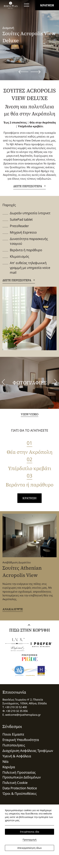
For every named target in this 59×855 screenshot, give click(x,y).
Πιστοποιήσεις (13, 745)
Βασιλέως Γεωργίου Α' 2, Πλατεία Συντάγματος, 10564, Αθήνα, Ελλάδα (24, 701)
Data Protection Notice (19, 788)
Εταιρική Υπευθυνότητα (20, 739)
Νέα (5, 761)
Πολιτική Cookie (15, 782)
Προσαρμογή (30, 839)
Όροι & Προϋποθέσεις (19, 793)
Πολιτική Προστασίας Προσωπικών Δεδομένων (21, 774)
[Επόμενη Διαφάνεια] (35, 72)
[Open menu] (26, 5)
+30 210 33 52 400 (16, 707)
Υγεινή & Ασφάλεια (16, 756)
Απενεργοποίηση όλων (29, 847)
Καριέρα (8, 767)
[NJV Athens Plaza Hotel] (10, 5)
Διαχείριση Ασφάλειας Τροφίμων (27, 750)
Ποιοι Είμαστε (13, 734)
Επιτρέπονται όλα (29, 831)
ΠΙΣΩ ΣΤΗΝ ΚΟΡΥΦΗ (29, 630)
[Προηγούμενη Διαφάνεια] (23, 72)
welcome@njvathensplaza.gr (23, 715)
